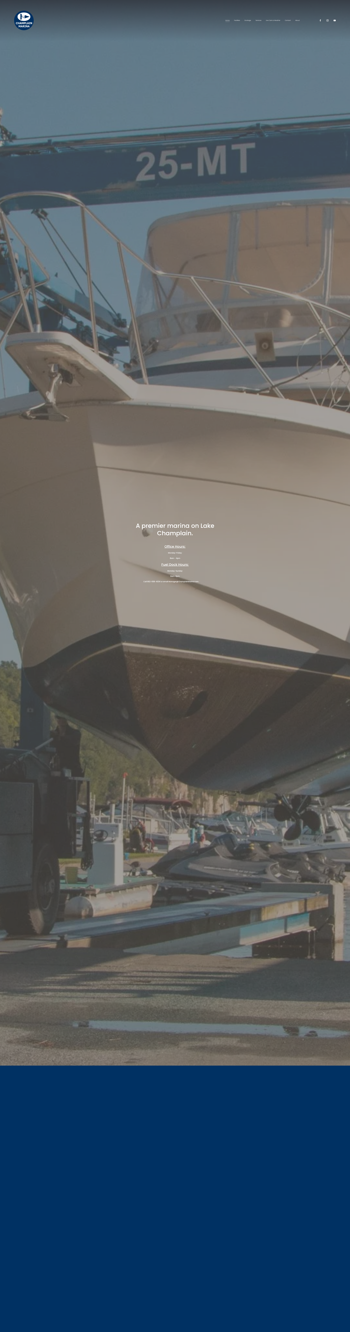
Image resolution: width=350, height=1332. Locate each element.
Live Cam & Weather (273, 20)
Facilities (237, 20)
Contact (288, 20)
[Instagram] (327, 20)
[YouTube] (334, 20)
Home (227, 20)
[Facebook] (320, 20)
